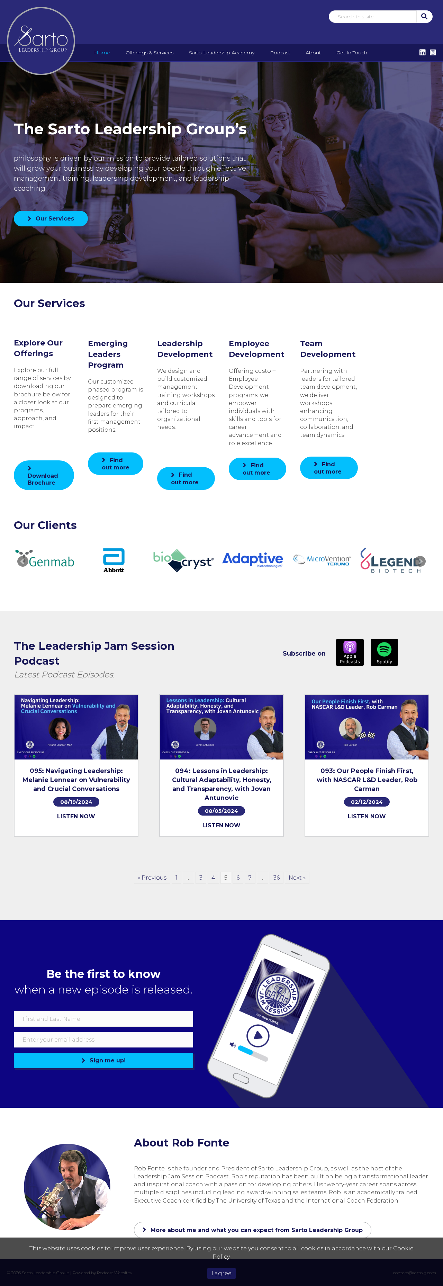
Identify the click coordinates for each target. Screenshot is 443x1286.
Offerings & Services (149, 53)
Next (420, 561)
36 (276, 877)
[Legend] (391, 560)
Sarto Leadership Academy (221, 53)
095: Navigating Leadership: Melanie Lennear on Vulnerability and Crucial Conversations (76, 780)
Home (102, 53)
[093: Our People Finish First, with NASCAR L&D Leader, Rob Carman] (366, 726)
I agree (221, 1273)
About (313, 53)
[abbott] (114, 560)
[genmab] (45, 560)
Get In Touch (351, 53)
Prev (22, 561)
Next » (297, 877)
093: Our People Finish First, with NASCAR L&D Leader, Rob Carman (367, 780)
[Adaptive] (253, 560)
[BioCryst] (183, 560)
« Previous (152, 877)
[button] (424, 16)
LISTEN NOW (76, 816)
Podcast (280, 53)
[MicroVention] (322, 560)
